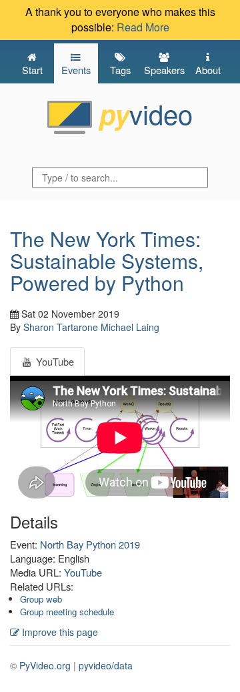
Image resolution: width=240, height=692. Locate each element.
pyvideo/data (106, 665)
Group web (41, 599)
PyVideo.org (45, 665)
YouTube (83, 572)
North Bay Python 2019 (90, 544)
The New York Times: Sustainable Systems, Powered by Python (106, 260)
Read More (143, 27)
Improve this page (58, 632)
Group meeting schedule (67, 611)
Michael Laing (130, 327)
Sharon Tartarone (60, 327)
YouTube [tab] (53, 361)
